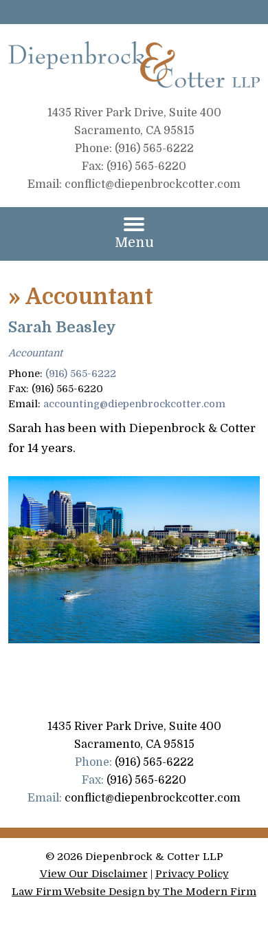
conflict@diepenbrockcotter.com (153, 184)
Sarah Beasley (62, 327)
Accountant (35, 352)
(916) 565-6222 (80, 373)
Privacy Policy (192, 874)
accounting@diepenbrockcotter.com (134, 403)
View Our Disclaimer (94, 874)
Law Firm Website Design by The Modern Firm (134, 891)
